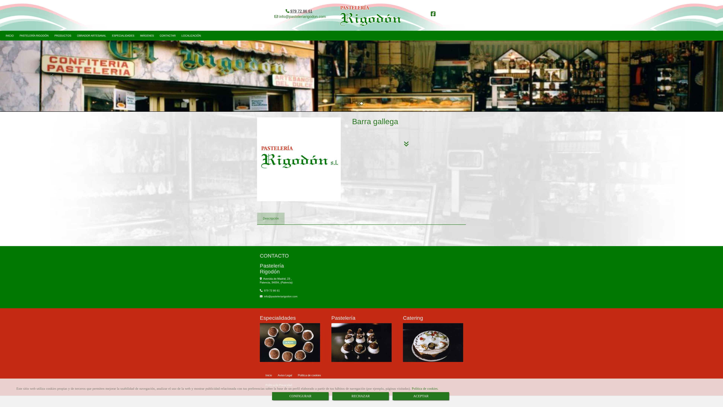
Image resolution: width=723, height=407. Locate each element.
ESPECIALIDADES (123, 35)
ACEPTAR (421, 396)
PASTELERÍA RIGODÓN (34, 35)
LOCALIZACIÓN (191, 35)
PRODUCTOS (62, 35)
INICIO (10, 35)
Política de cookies (425, 388)
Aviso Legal (285, 375)
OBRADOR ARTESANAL (91, 35)
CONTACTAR (168, 35)
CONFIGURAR (300, 396)
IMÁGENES (147, 35)
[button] (54, 74)
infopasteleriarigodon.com (302, 17)
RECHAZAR (361, 396)
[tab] (271, 219)
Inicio (268, 375)
